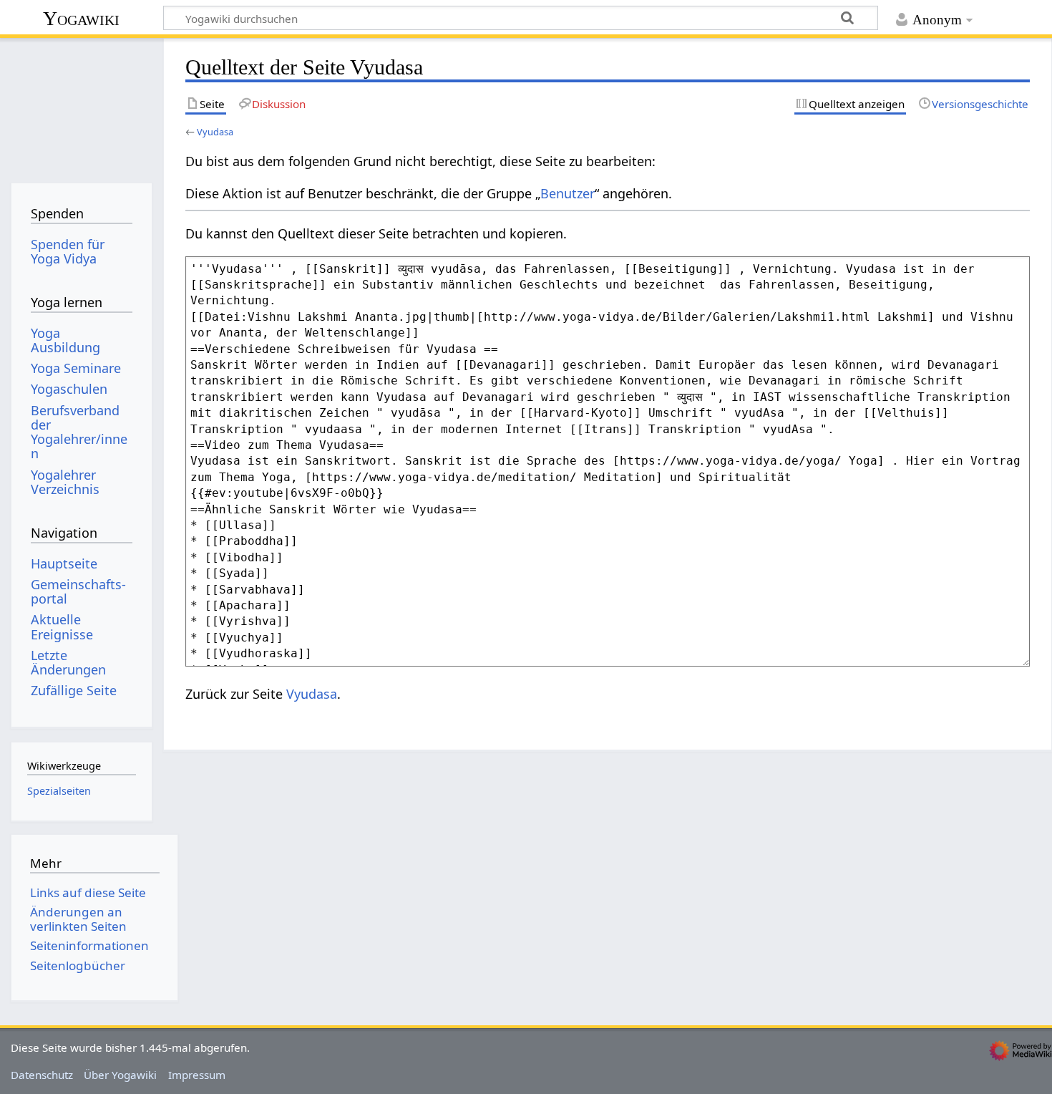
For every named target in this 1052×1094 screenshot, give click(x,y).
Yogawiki (81, 18)
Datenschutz (42, 1075)
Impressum (196, 1075)
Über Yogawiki (120, 1075)
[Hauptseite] (81, 105)
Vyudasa (215, 131)
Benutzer (567, 193)
